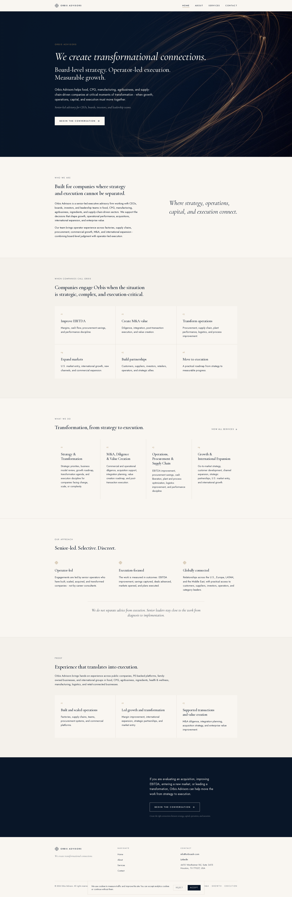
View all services (223, 429)
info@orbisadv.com (190, 854)
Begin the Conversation (78, 120)
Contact (231, 5)
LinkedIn (184, 859)
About (199, 5)
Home (185, 5)
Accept (194, 887)
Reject (179, 887)
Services (214, 5)
